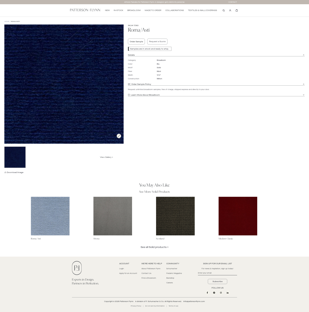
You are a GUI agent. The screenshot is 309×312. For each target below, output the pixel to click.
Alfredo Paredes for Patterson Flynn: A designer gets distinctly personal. (154, 2)
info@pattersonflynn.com (194, 301)
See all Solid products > (155, 247)
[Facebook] (207, 293)
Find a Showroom (148, 278)
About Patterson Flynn (150, 268)
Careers (169, 283)
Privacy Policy (136, 306)
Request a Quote (157, 41)
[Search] (223, 10)
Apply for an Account (128, 273)
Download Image (15, 172)
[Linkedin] (227, 293)
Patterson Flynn (126, 301)
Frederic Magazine (174, 273)
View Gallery (106, 157)
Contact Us (146, 273)
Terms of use (173, 306)
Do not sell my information (155, 306)
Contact (232, 2)
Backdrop (170, 278)
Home (6, 21)
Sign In (230, 10)
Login (121, 268)
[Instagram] (221, 293)
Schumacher (171, 268)
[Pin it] (214, 293)
